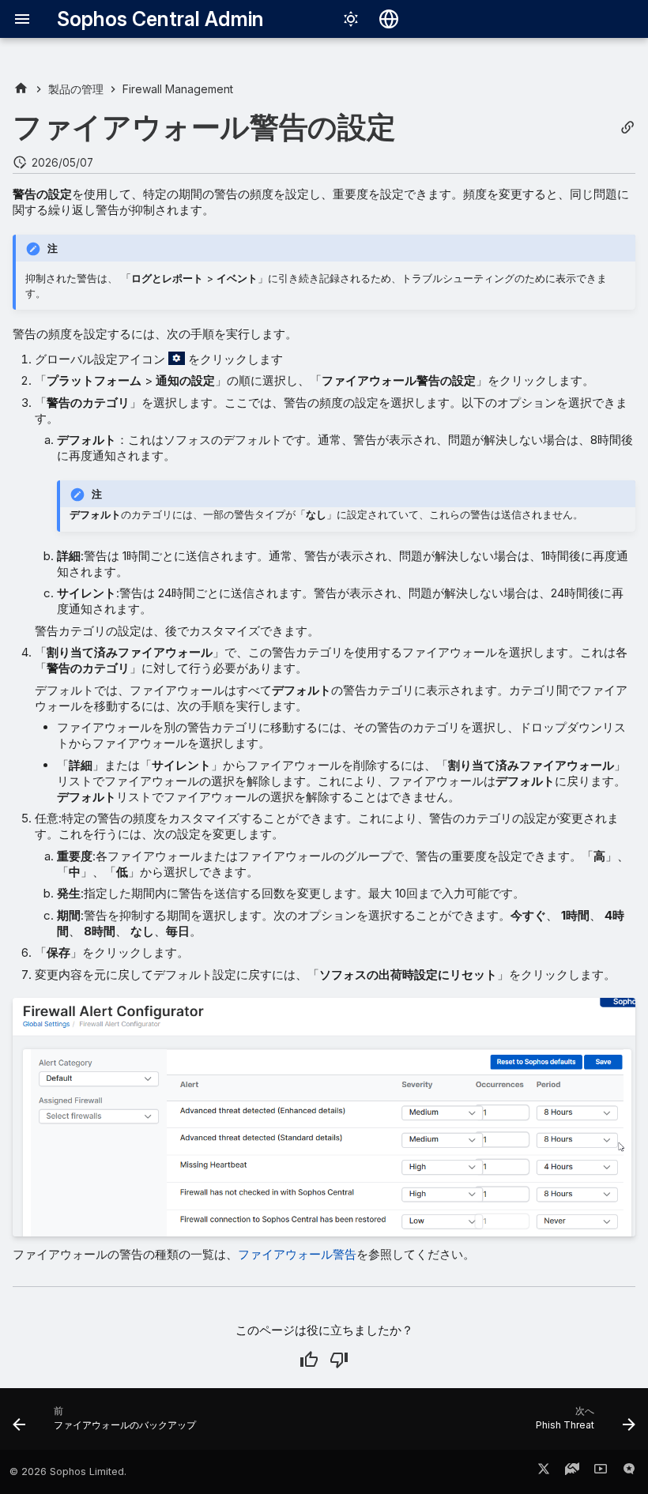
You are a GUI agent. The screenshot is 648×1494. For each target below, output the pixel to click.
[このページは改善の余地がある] (339, 1359)
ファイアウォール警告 (297, 1254)
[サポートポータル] (572, 1472)
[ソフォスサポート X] (543, 1472)
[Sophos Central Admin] (21, 89)
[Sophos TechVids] (600, 1472)
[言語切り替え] (389, 19)
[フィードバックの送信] (629, 1472)
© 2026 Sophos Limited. (67, 1471)
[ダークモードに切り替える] (351, 19)
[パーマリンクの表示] (627, 127)
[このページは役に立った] (309, 1359)
